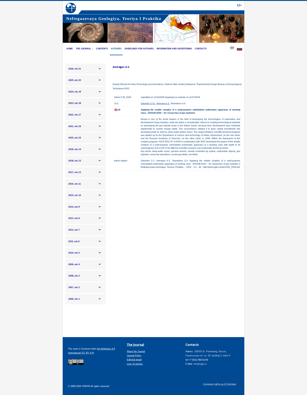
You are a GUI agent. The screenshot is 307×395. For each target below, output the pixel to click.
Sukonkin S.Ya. (148, 103)
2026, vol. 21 (74, 69)
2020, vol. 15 (74, 137)
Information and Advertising (174, 48)
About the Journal (136, 351)
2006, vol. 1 (74, 299)
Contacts (201, 48)
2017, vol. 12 (74, 172)
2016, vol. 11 (74, 184)
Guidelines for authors (139, 48)
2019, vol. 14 (74, 149)
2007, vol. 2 (74, 287)
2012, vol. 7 (74, 230)
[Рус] (239, 49)
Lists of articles (135, 364)
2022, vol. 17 (74, 114)
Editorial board (134, 359)
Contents (102, 48)
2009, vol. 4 (74, 264)
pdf (118, 110)
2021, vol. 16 (74, 126)
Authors (116, 48)
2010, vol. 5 (74, 253)
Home (69, 48)
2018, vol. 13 (74, 160)
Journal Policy (134, 355)
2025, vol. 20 (74, 80)
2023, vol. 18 (74, 103)
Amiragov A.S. (163, 103)
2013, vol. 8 (74, 218)
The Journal (83, 48)
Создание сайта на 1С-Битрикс (219, 384)
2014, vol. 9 (74, 207)
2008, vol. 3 (74, 276)
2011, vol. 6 (74, 241)
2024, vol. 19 (74, 92)
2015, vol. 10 (74, 195)
